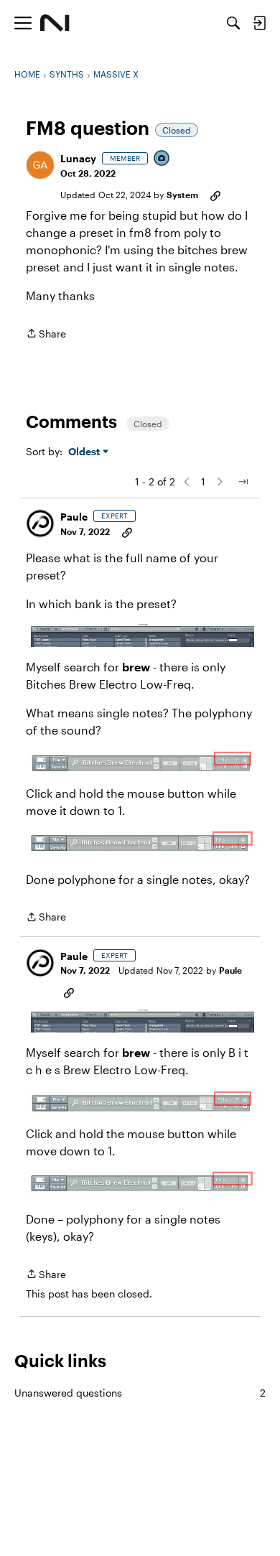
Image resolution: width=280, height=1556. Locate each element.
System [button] (182, 195)
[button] (40, 165)
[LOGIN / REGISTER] (259, 23)
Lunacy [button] (78, 158)
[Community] (55, 23)
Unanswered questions (140, 1393)
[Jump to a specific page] (242, 481)
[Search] (233, 23)
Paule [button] (74, 517)
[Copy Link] (215, 194)
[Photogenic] (162, 159)
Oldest (85, 452)
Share (46, 334)
